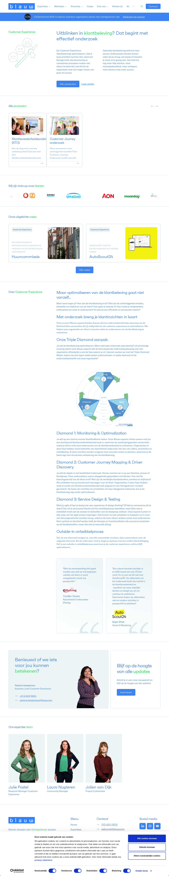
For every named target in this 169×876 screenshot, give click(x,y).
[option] (134, 6)
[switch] (77, 871)
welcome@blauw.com (113, 829)
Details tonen (142, 871)
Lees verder (87, 83)
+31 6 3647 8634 (28, 696)
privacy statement (43, 860)
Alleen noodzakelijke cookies (147, 856)
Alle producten (68, 84)
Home (74, 824)
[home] (21, 6)
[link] (153, 6)
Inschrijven (126, 692)
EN (133, 6)
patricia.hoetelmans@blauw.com (36, 700)
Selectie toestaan (147, 847)
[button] (44, 6)
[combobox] (128, 6)
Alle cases (84, 269)
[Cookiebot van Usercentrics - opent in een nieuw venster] (17, 871)
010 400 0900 (109, 824)
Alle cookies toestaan (147, 838)
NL (128, 6)
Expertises (76, 829)
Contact (153, 6)
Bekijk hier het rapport (134, 16)
